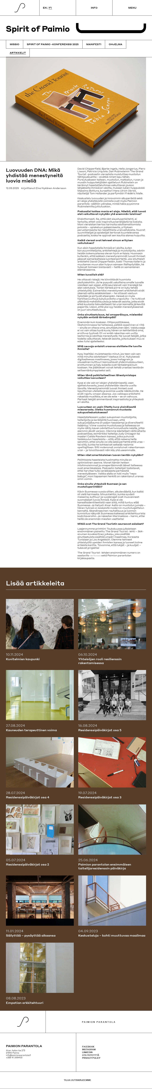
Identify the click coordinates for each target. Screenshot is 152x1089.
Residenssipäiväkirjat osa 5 (99, 730)
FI (50, 7)
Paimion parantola (99, 1022)
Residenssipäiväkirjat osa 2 (27, 864)
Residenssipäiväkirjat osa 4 (27, 797)
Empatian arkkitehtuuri (24, 1003)
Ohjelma (115, 44)
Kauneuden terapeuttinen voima (31, 730)
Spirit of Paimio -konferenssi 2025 (53, 44)
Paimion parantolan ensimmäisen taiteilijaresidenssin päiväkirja (104, 866)
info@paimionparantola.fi (18, 1055)
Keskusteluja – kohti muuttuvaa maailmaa (111, 935)
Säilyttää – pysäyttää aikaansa (31, 935)
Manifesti (93, 44)
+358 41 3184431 (14, 1057)
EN (45, 7)
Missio (14, 44)
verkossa (95, 555)
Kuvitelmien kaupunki (23, 659)
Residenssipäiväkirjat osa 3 (99, 797)
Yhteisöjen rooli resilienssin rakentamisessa (100, 661)
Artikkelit (18, 52)
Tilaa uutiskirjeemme (77, 1080)
